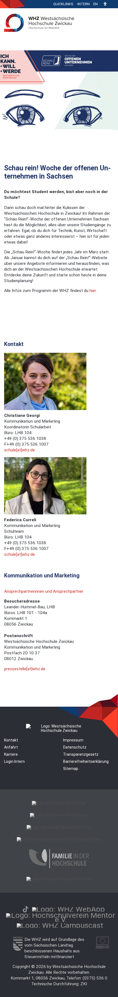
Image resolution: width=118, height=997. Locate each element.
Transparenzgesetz (81, 754)
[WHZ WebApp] (68, 909)
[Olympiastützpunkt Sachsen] (59, 879)
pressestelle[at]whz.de (24, 668)
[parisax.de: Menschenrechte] (59, 827)
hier (92, 290)
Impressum (73, 740)
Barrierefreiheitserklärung (86, 761)
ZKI (83, 983)
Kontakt (11, 740)
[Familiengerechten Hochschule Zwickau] (59, 839)
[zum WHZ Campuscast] (60, 925)
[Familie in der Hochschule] (59, 867)
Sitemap (70, 768)
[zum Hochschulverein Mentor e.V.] (61, 919)
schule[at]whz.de (19, 450)
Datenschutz (74, 747)
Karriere (11, 754)
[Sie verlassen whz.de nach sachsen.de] (17, 949)
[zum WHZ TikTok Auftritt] (25, 909)
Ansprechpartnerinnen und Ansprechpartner (43, 591)
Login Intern (14, 761)
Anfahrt (11, 747)
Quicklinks (63, 4)
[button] (105, 4)
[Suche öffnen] (112, 4)
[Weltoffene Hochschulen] (59, 815)
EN (95, 4)
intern (83, 4)
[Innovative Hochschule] (59, 803)
